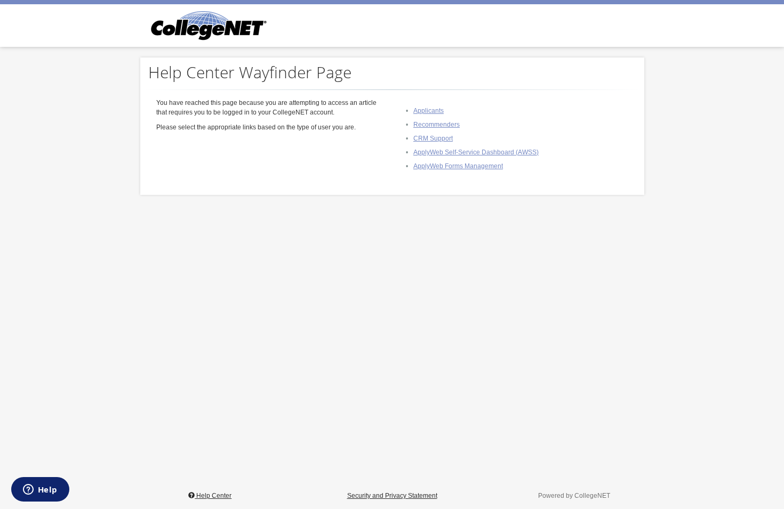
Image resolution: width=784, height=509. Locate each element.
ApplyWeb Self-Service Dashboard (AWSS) (476, 152)
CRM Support (433, 138)
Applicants (428, 110)
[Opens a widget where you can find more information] (40, 490)
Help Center (213, 495)
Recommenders (436, 124)
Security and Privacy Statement (392, 495)
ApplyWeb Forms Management (458, 166)
